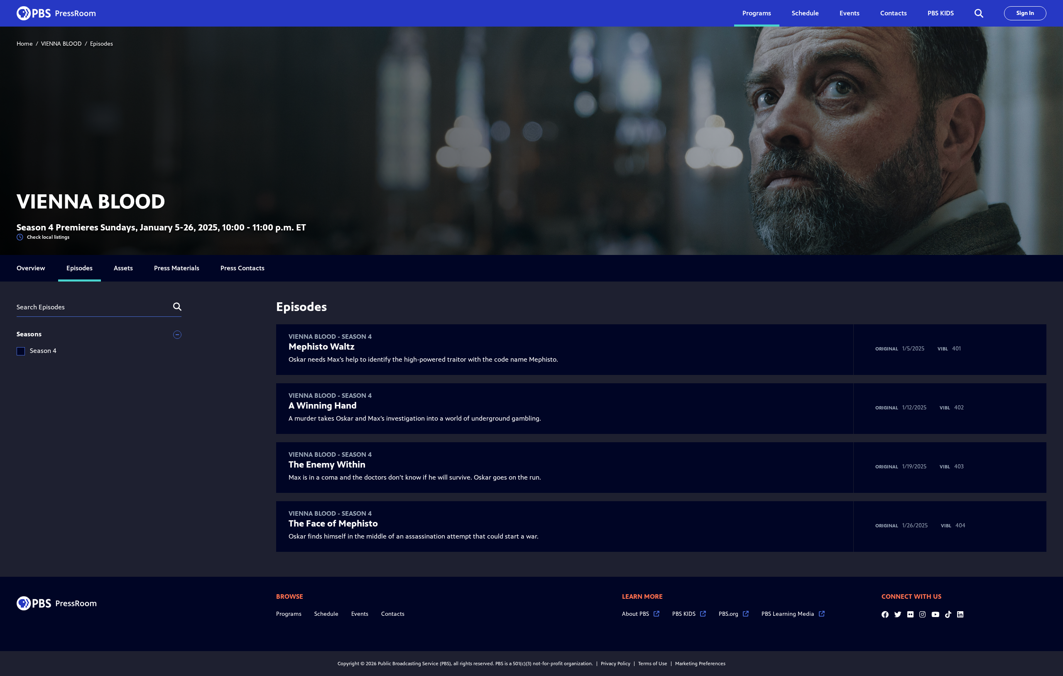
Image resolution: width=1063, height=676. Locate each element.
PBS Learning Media (788, 613)
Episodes (79, 268)
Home (25, 43)
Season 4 (43, 351)
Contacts (893, 13)
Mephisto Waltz (322, 347)
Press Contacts (242, 268)
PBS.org (728, 613)
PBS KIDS (941, 13)
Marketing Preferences (700, 663)
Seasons (29, 334)
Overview (31, 268)
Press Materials (176, 268)
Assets (123, 268)
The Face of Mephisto (333, 524)
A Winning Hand (323, 406)
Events (850, 13)
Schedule (805, 13)
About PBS (635, 613)
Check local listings (48, 237)
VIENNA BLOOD (61, 43)
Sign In (1025, 13)
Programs (288, 613)
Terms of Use (652, 663)
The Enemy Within (327, 465)
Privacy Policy (615, 663)
